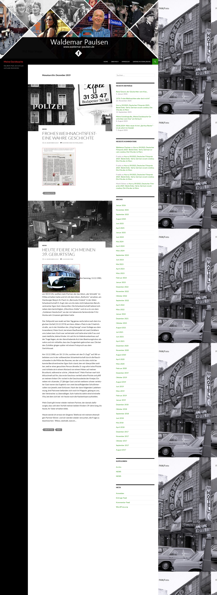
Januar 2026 (121, 205)
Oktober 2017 (121, 441)
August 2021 (121, 327)
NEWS (44, 129)
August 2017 (121, 450)
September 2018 (122, 414)
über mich (114, 61)
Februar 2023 (121, 278)
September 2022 (122, 300)
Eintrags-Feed (121, 498)
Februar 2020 (121, 368)
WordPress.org (122, 507)
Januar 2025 (121, 232)
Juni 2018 (120, 418)
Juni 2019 (120, 386)
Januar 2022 (121, 314)
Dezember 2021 (122, 318)
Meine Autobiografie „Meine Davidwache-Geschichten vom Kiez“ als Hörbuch (133, 117)
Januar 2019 (121, 400)
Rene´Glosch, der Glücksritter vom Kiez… (132, 92)
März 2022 (120, 309)
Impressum (126, 61)
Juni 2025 (120, 223)
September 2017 (122, 445)
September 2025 (122, 214)
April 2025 (120, 228)
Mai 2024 (119, 241)
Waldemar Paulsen (123, 147)
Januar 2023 (121, 282)
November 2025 (122, 210)
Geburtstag (48, 429)
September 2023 (122, 255)
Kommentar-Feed (123, 502)
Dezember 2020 (122, 346)
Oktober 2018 (121, 409)
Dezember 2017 (122, 432)
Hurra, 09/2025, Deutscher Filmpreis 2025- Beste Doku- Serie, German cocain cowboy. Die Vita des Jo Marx (134, 107)
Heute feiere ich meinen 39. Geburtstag (68, 252)
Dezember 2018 (122, 404)
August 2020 (121, 355)
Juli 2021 (119, 332)
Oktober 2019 (121, 377)
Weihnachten (49, 193)
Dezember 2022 (122, 287)
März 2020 (120, 364)
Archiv (118, 467)
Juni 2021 (120, 337)
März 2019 (120, 391)
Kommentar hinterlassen (72, 143)
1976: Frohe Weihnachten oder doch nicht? (133, 98)
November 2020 (122, 350)
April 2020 (120, 359)
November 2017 (122, 436)
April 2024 (120, 246)
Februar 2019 (121, 395)
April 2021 (120, 341)
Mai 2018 (119, 423)
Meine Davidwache (13, 61)
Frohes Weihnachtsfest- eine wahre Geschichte (69, 135)
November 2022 (122, 291)
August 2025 (121, 219)
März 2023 (120, 273)
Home (106, 61)
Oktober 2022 (121, 296)
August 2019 (121, 382)
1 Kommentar (67, 259)
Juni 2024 (120, 237)
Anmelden (120, 493)
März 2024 (120, 251)
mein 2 (59, 429)
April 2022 (120, 305)
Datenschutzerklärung (142, 61)
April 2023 (120, 269)
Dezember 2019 (122, 373)
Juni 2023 (120, 260)
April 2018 (120, 427)
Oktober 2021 (121, 323)
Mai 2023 (119, 264)
